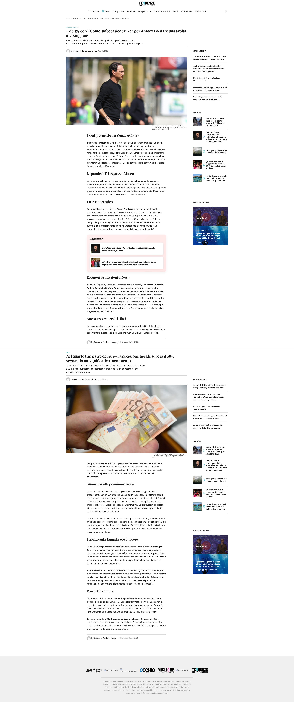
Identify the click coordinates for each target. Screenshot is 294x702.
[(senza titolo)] (210, 216)
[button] (226, 11)
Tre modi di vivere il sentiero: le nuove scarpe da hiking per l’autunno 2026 (215, 122)
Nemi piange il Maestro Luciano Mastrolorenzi (216, 151)
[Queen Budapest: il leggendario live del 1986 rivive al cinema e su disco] (197, 164)
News (68, 352)
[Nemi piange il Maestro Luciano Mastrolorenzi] (197, 151)
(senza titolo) (201, 218)
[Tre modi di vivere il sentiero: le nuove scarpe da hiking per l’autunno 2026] (197, 121)
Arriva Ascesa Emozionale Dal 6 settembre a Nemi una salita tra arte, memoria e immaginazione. (209, 69)
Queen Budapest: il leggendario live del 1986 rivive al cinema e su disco (216, 164)
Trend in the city (72, 27)
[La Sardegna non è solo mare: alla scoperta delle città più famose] (197, 178)
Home (68, 18)
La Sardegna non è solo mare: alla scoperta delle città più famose (216, 178)
